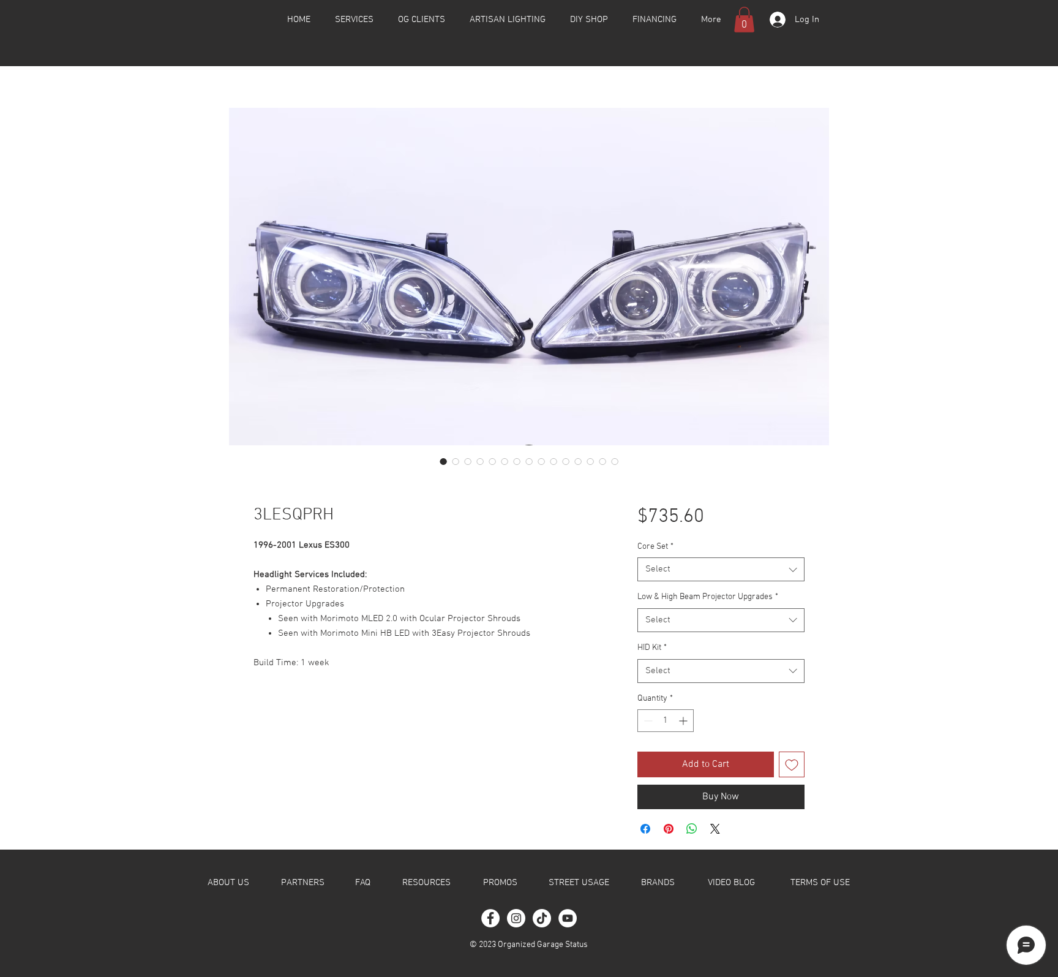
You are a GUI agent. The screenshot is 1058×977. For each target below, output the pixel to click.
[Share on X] (715, 828)
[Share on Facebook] (645, 828)
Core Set (655, 546)
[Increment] (684, 720)
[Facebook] (490, 918)
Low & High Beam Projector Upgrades (707, 597)
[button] (744, 19)
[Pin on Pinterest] (668, 828)
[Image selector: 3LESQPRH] (443, 461)
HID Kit (652, 648)
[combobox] (721, 569)
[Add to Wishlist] (792, 764)
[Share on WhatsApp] (692, 828)
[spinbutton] (666, 720)
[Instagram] (516, 918)
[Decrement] (647, 720)
